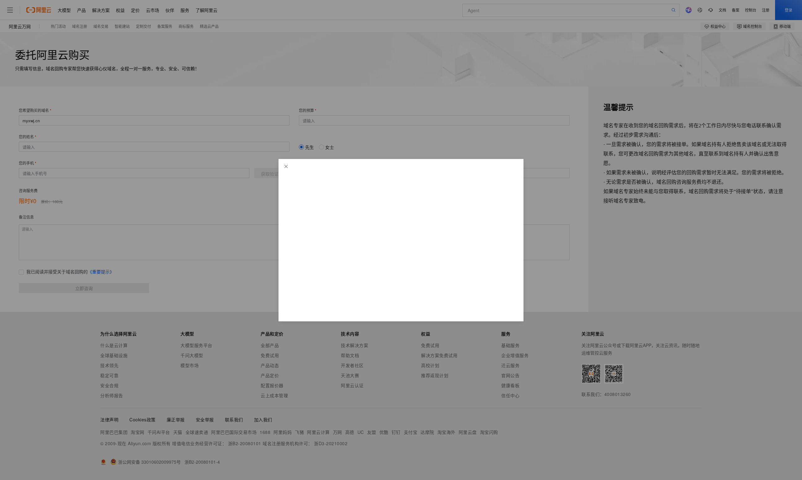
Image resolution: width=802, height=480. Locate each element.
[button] (286, 166)
